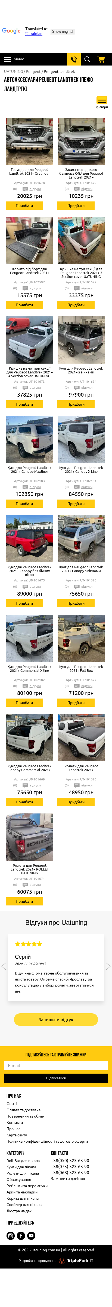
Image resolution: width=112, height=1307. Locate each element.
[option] (56, 970)
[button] (3, 966)
